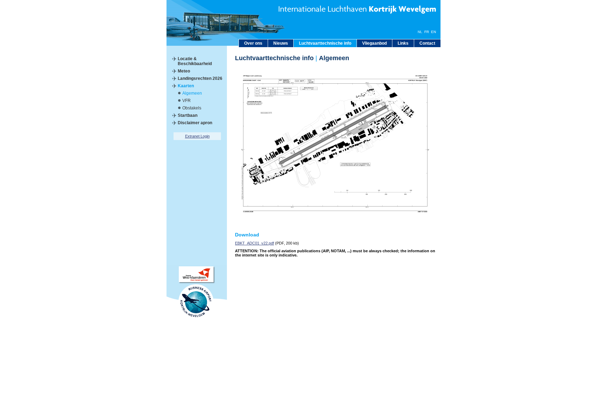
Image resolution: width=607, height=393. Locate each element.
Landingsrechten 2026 (200, 78)
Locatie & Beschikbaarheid (195, 61)
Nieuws (280, 43)
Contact (427, 43)
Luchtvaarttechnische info (325, 43)
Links (403, 43)
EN (433, 32)
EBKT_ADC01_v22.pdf (254, 243)
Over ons (253, 43)
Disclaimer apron (195, 122)
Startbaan (187, 115)
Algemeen (192, 93)
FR (426, 32)
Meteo (184, 71)
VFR (186, 100)
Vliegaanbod (374, 43)
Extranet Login (197, 136)
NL (420, 32)
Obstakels (191, 108)
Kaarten (186, 85)
